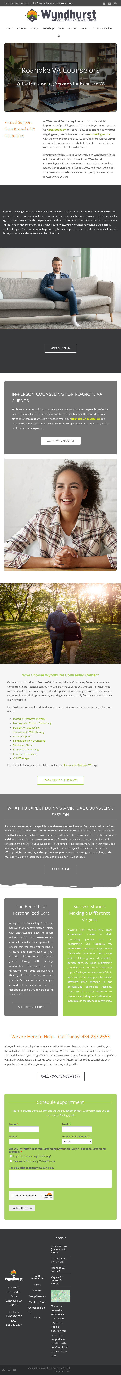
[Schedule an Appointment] (9, 1370)
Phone (13, 1136)
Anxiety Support (22, 736)
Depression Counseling (26, 727)
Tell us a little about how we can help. (31, 1167)
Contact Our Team (22, 1208)
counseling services (100, 134)
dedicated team (57, 129)
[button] (59, 35)
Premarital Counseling (26, 749)
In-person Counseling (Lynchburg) (32, 1156)
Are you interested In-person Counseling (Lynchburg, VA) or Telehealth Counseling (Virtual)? (57, 1150)
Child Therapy (21, 758)
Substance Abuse (23, 745)
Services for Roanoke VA (77, 765)
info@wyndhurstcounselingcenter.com (54, 3)
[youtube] (14, 1370)
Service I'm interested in (76, 1136)
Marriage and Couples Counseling (32, 723)
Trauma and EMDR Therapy (28, 732)
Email (66, 1124)
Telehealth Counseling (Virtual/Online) (34, 1161)
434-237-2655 (25, 3)
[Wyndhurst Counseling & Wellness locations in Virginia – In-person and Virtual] (60, 1291)
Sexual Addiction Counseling (29, 740)
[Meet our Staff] (3, 1370)
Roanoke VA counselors (85, 418)
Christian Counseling (25, 754)
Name (13, 1124)
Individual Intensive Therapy (29, 719)
